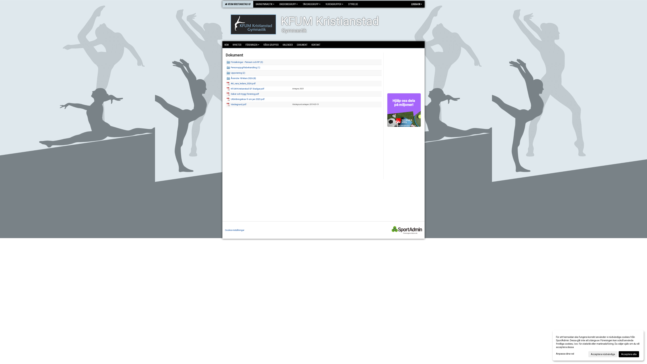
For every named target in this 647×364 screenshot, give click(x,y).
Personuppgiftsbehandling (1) (245, 67)
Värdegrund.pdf (238, 104)
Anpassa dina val (565, 353)
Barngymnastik (264, 4)
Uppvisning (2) (238, 73)
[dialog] (598, 345)
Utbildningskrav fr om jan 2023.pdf (248, 99)
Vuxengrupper (333, 4)
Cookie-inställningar (234, 230)
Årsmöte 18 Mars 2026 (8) (243, 78)
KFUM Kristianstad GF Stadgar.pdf (247, 88)
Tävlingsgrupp (311, 4)
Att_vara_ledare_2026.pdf (243, 83)
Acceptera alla (629, 354)
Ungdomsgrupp (287, 4)
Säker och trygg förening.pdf (245, 94)
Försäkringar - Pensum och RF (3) (247, 62)
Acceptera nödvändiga (603, 354)
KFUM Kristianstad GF (239, 4)
